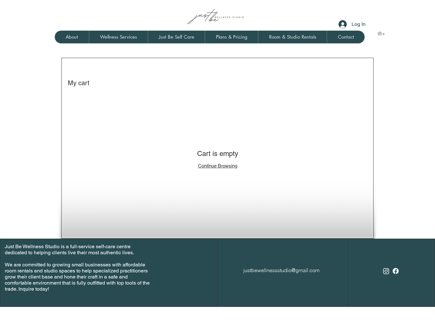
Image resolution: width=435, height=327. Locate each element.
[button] (72, 37)
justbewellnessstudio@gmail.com (281, 270)
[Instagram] (386, 271)
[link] (382, 33)
